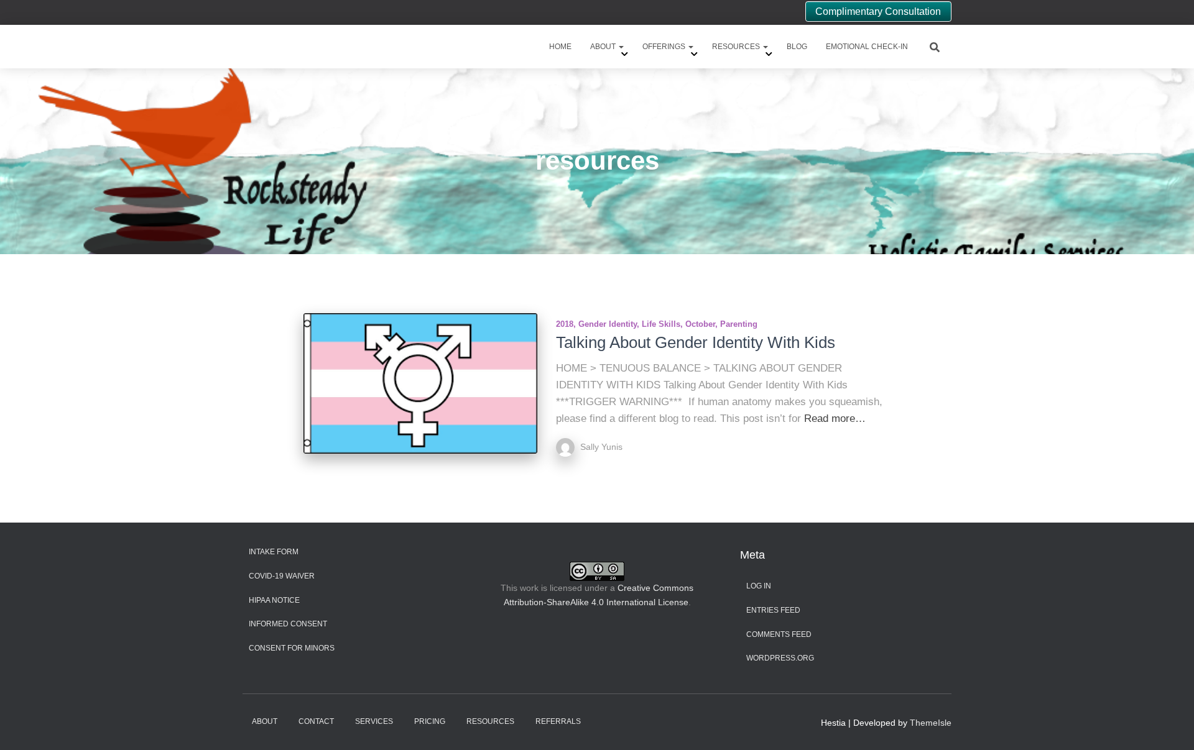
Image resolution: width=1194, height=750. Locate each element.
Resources (737, 46)
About (604, 46)
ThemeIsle (930, 723)
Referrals (558, 721)
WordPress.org (780, 658)
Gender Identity (607, 324)
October (700, 324)
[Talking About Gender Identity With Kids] (420, 383)
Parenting (738, 324)
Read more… (835, 418)
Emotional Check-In (867, 46)
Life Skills (661, 324)
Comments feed (779, 634)
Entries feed (773, 610)
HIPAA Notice (274, 600)
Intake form (273, 551)
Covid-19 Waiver (282, 576)
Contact (316, 721)
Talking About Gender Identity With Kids (695, 342)
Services (374, 721)
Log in (758, 586)
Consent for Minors (292, 648)
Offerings (664, 46)
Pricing (429, 721)
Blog (797, 46)
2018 (564, 324)
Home (560, 46)
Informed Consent (288, 624)
